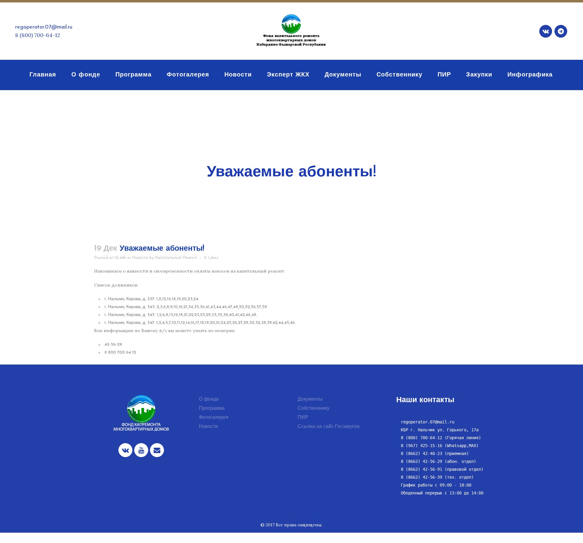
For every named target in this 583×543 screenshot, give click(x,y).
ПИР (303, 417)
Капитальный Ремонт (176, 258)
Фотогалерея (213, 417)
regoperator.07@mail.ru (43, 27)
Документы (310, 399)
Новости (140, 258)
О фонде (209, 399)
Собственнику (313, 408)
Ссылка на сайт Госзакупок (329, 426)
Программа (212, 408)
